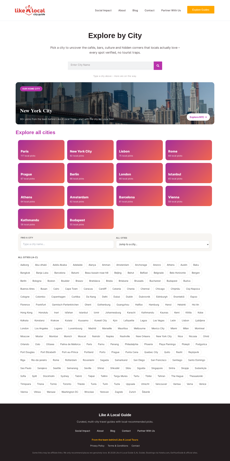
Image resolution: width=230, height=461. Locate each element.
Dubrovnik (144, 296)
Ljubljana (200, 320)
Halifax (139, 304)
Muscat (82, 336)
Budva (186, 280)
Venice (202, 383)
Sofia (23, 376)
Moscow (24, 336)
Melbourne (139, 328)
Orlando (24, 344)
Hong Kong (26, 312)
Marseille (107, 328)
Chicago (160, 288)
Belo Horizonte (178, 272)
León (173, 320)
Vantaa (177, 383)
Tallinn (104, 376)
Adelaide (78, 264)
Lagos (143, 320)
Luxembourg (75, 328)
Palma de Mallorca (70, 344)
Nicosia (193, 336)
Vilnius (37, 391)
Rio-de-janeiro (39, 360)
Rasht (179, 352)
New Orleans (143, 336)
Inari (56, 312)
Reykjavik (193, 352)
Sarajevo (42, 368)
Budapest (172, 280)
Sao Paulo (25, 368)
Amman (106, 264)
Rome (56, 360)
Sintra (172, 368)
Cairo (56, 288)
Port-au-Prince (70, 352)
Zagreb (119, 391)
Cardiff (102, 288)
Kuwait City (100, 320)
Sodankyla (200, 368)
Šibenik (146, 391)
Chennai (145, 288)
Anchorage (141, 264)
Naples (110, 336)
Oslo (37, 344)
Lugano (58, 328)
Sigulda (141, 368)
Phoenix (148, 344)
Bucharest (155, 280)
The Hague (177, 376)
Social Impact (103, 10)
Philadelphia (131, 344)
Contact (150, 10)
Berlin (23, 280)
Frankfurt (41, 304)
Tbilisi (148, 376)
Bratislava (94, 280)
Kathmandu (147, 312)
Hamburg (154, 304)
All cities (121, 238)
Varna (190, 383)
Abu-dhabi (41, 264)
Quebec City (151, 352)
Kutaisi (68, 320)
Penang (114, 344)
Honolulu (43, 312)
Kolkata (24, 320)
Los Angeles (41, 328)
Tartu (136, 376)
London (24, 328)
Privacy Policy (97, 445)
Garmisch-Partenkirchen (65, 304)
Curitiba (76, 296)
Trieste (81, 383)
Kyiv (115, 320)
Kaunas (164, 312)
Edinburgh (162, 296)
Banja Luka (42, 272)
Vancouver (161, 383)
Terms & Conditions (118, 445)
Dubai (116, 296)
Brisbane (123, 280)
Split (34, 376)
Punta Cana (131, 352)
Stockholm (49, 376)
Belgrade (159, 272)
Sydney (65, 376)
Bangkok (25, 272)
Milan (186, 328)
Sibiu (128, 368)
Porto (102, 352)
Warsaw (51, 391)
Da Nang (91, 296)
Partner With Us (171, 10)
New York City (164, 336)
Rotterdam (71, 360)
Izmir (96, 312)
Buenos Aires (27, 288)
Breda (109, 280)
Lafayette (129, 320)
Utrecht (145, 383)
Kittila (189, 312)
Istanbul (83, 312)
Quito (167, 352)
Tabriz (78, 376)
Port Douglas (27, 352)
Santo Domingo (196, 360)
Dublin (129, 296)
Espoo (193, 296)
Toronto (67, 383)
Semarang (72, 368)
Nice (180, 336)
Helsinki (181, 304)
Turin (105, 383)
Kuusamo (83, 320)
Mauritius (123, 328)
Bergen (196, 272)
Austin (183, 264)
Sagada (104, 360)
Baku (196, 264)
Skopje (185, 368)
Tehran (161, 376)
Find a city (27, 237)
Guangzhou (123, 304)
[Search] (158, 66)
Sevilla (87, 368)
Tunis (93, 383)
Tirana (40, 383)
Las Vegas (158, 320)
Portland (88, 352)
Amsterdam (122, 264)
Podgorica (201, 344)
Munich (68, 336)
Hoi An (195, 304)
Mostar (39, 336)
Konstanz (40, 320)
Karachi (131, 312)
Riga (22, 360)
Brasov (79, 280)
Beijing (118, 272)
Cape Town (71, 288)
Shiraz (100, 368)
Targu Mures (120, 376)
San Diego (139, 360)
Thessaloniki (196, 376)
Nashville (125, 336)
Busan (44, 288)
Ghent (88, 304)
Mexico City (158, 328)
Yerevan (104, 391)
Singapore (157, 368)
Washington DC (69, 391)
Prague (115, 352)
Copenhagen (58, 296)
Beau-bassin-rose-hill (96, 272)
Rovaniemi (88, 360)
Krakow (55, 320)
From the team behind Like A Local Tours (115, 439)
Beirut (131, 272)
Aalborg (24, 264)
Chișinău (175, 288)
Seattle (57, 368)
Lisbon (185, 320)
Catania (116, 288)
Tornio (53, 383)
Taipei (91, 376)
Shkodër (115, 368)
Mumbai (53, 336)
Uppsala (130, 383)
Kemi (176, 312)
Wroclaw (89, 391)
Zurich (132, 391)
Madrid (92, 328)
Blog (135, 10)
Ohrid (206, 336)
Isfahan (69, 312)
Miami (174, 328)
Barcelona (59, 272)
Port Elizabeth (48, 352)
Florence (25, 304)
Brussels (138, 280)
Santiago (177, 360)
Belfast (144, 272)
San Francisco (158, 360)
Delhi (104, 296)
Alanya (92, 264)
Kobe (200, 312)
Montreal (199, 328)
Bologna (36, 280)
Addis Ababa (60, 264)
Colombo (40, 296)
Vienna (24, 391)
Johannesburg (113, 312)
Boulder (65, 280)
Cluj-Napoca (193, 288)
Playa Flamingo (167, 344)
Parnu (101, 344)
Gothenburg (103, 304)
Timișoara (25, 383)
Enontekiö (179, 296)
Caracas (88, 288)
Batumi (75, 272)
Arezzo (157, 264)
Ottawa (50, 344)
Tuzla (117, 383)
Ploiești (186, 344)
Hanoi (168, 304)
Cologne (24, 296)
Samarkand (121, 360)
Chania (131, 288)
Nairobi (96, 336)
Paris (89, 344)
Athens (170, 264)
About (122, 10)
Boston (51, 280)
